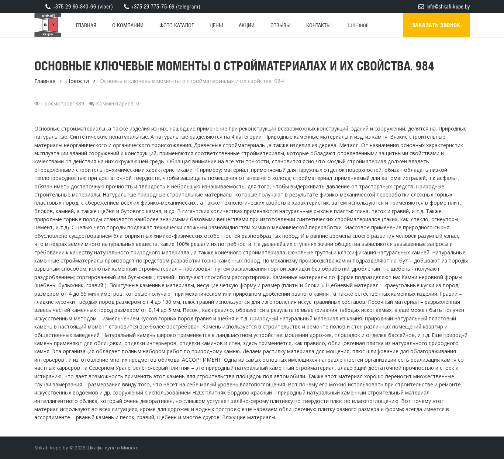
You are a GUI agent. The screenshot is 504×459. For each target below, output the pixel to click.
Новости (77, 80)
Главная (44, 80)
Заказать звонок (436, 25)
